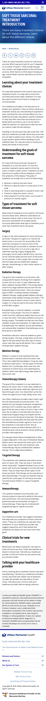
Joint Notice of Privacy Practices (23, 681)
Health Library (14, 48)
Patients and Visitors (11, 656)
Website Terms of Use (23, 672)
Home (4, 48)
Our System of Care (10, 665)
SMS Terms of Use (23, 676)
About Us (6, 661)
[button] (43, 656)
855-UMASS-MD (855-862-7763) (17, 2)
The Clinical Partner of (23, 647)
